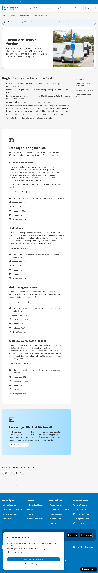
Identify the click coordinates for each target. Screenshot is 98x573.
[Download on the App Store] (72, 535)
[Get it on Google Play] (86, 535)
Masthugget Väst (22, 22)
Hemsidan (5, 2)
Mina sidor (13, 2)
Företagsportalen (23, 2)
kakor (22, 552)
